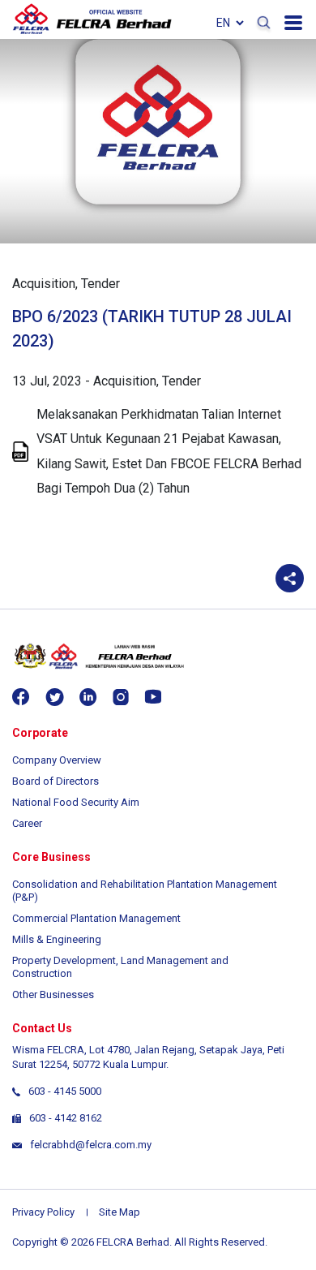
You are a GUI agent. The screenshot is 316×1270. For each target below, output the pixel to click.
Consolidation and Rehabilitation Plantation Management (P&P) (144, 890)
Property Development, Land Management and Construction (120, 966)
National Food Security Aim (75, 802)
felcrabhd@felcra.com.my (91, 1145)
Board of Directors (55, 781)
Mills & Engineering (56, 939)
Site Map (119, 1212)
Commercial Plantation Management (96, 918)
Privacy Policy (43, 1212)
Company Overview (56, 760)
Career (27, 823)
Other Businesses (53, 994)
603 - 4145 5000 (64, 1091)
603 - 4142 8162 (65, 1118)
